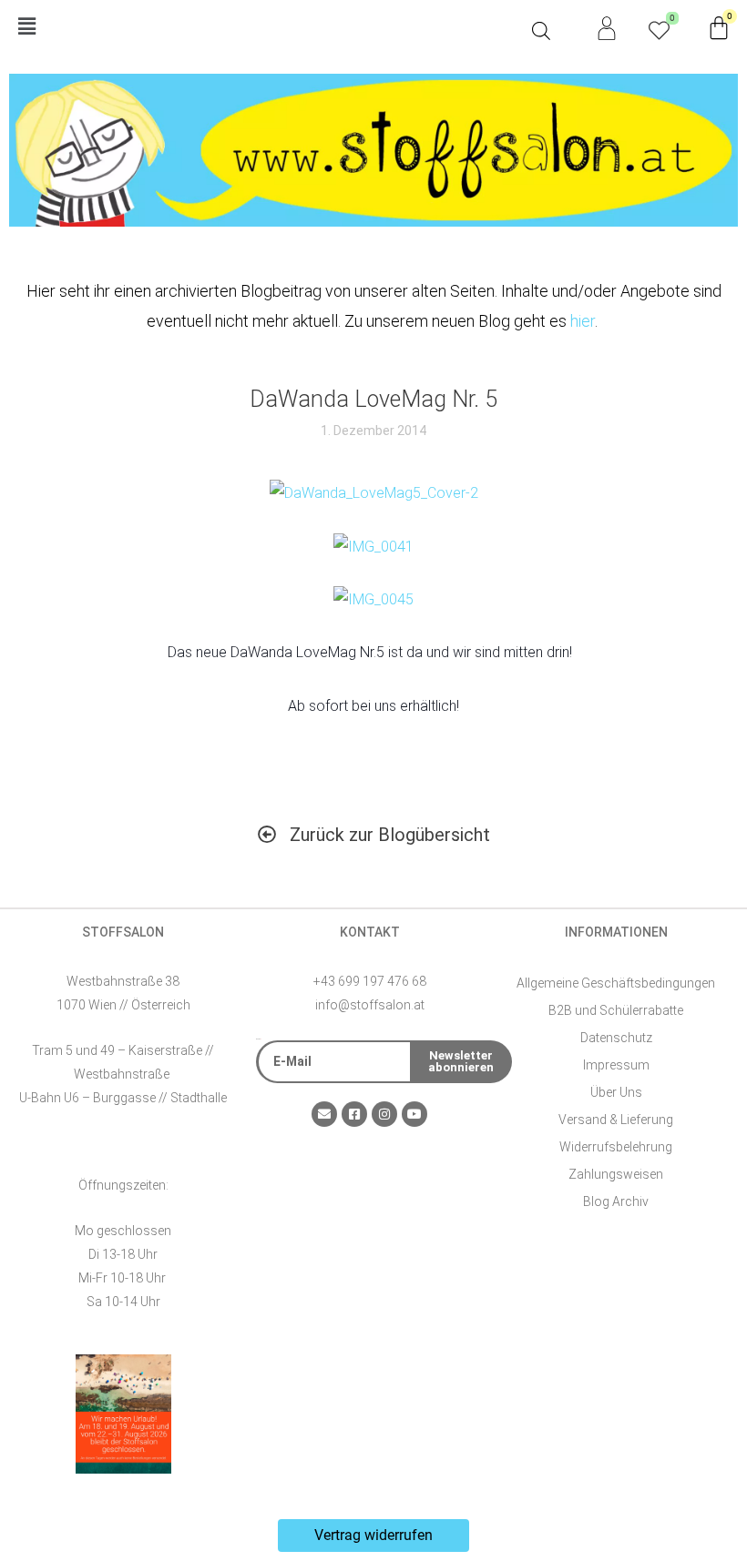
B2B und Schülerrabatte (615, 1010)
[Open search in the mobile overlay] (541, 31)
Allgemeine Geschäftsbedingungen (616, 983)
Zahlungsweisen (615, 1174)
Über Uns (616, 1092)
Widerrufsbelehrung (615, 1147)
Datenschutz (616, 1037)
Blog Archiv (616, 1201)
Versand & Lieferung (615, 1119)
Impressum (616, 1065)
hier (582, 320)
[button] (266, 27)
